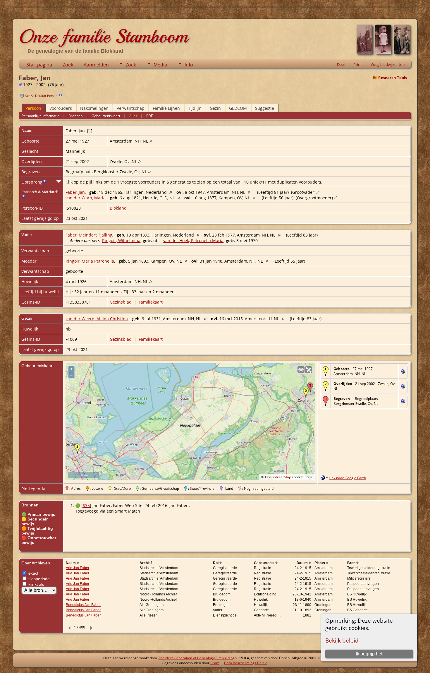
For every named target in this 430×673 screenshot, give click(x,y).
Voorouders (60, 108)
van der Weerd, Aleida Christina (97, 318)
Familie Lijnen (166, 108)
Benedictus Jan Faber (83, 605)
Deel (341, 64)
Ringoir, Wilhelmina (121, 240)
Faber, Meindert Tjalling (89, 235)
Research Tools (392, 77)
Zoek (68, 64)
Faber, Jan (75, 192)
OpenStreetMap (278, 477)
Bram (214, 662)
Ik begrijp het (369, 653)
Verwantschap (131, 108)
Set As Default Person (41, 95)
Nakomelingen (94, 108)
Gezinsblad (121, 302)
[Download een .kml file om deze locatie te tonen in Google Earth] (403, 372)
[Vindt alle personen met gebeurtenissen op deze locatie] (150, 141)
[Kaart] (301, 369)
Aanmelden (96, 64)
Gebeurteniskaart (106, 115)
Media (160, 64)
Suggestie (264, 108)
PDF (149, 115)
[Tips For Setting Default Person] (60, 95)
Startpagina (39, 64)
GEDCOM (238, 108)
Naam (71, 563)
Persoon (33, 108)
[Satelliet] (308, 369)
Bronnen (75, 115)
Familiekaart (151, 302)
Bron (351, 563)
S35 (86, 505)
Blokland (118, 208)
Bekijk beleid (342, 640)
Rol (216, 563)
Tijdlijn (195, 108)
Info (189, 64)
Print (357, 64)
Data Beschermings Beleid (245, 662)
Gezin (215, 108)
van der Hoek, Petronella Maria (193, 240)
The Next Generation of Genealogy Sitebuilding (196, 657)
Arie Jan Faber (77, 568)
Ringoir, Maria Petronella (90, 261)
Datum (303, 563)
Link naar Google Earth (347, 477)
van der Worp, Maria (86, 198)
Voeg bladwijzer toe (388, 64)
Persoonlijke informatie (40, 115)
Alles (133, 115)
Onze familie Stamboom (103, 36)
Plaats (320, 563)
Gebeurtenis (264, 563)
